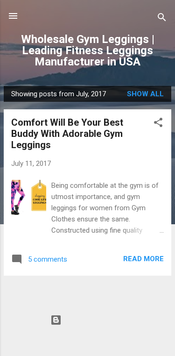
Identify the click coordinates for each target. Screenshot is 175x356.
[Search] (162, 19)
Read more (143, 259)
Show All (145, 94)
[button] (158, 124)
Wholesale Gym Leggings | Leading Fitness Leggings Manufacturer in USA (87, 50)
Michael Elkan (108, 338)
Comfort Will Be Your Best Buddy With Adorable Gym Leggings (67, 133)
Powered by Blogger (93, 320)
